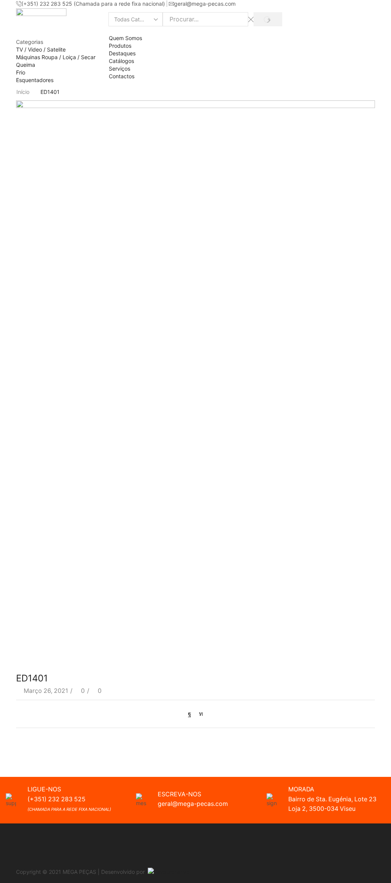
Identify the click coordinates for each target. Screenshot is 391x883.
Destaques (122, 53)
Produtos (120, 45)
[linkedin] (199, 713)
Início (22, 92)
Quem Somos (125, 38)
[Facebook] (191, 713)
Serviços (119, 68)
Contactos (121, 76)
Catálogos (121, 61)
